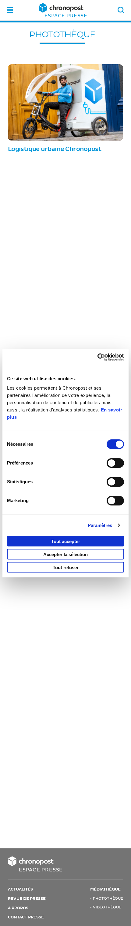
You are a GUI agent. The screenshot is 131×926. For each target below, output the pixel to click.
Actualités (20, 889)
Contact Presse (26, 917)
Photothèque (62, 34)
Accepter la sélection (65, 554)
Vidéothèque (107, 907)
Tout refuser (66, 567)
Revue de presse (27, 898)
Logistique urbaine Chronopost (54, 149)
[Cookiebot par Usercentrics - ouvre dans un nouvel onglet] (97, 357)
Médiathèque (105, 889)
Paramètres (100, 525)
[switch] (115, 463)
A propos (18, 908)
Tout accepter (65, 541)
